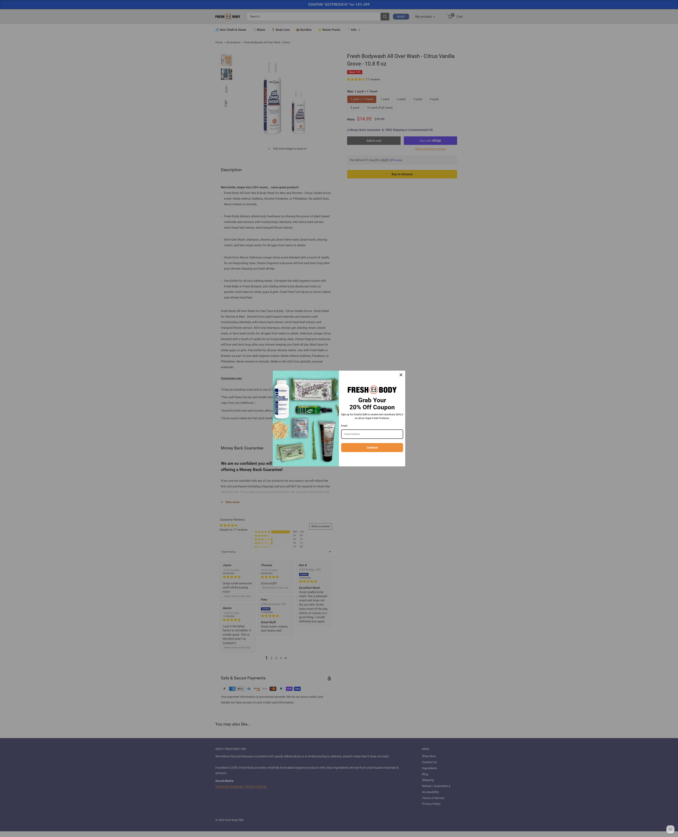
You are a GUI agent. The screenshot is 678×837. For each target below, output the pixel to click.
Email (344, 425)
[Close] (401, 375)
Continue (372, 447)
